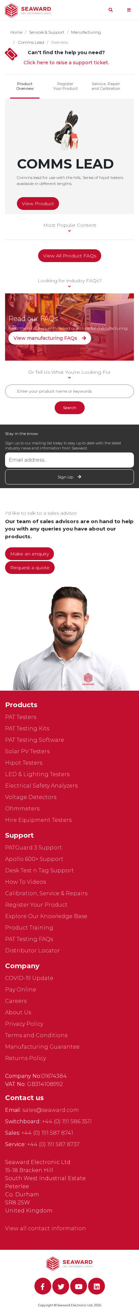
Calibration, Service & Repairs (46, 893)
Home (16, 32)
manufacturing (86, 32)
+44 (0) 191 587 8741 (47, 1133)
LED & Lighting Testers (37, 774)
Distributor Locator (32, 950)
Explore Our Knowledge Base (46, 916)
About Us (18, 1012)
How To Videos (25, 882)
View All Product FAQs (69, 256)
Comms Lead (30, 42)
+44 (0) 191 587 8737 (53, 1144)
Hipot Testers (23, 763)
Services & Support (46, 32)
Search (69, 407)
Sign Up (66, 476)
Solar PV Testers (27, 751)
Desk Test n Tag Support (39, 870)
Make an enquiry (29, 554)
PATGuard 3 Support (33, 847)
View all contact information (45, 1228)
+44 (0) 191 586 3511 (67, 1121)
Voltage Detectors (30, 797)
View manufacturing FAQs (46, 338)
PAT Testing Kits (27, 728)
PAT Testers (20, 717)
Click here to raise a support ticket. (66, 63)
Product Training (29, 927)
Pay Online (20, 989)
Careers (16, 1001)
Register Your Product (65, 86)
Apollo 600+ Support (34, 859)
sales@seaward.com (50, 1110)
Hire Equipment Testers (38, 820)
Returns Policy (25, 1058)
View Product (38, 204)
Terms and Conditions (36, 1035)
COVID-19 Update (29, 978)
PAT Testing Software (34, 740)
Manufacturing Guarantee (42, 1047)
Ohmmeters (22, 808)
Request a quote (30, 568)
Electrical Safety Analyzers (41, 786)
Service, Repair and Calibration (105, 86)
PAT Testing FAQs (29, 939)
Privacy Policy (24, 1024)
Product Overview (25, 86)
